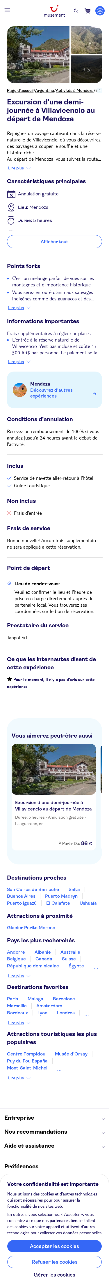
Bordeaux (17, 1013)
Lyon (42, 1013)
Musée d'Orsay (71, 1054)
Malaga (35, 999)
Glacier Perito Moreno (31, 927)
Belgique (16, 959)
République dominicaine (33, 966)
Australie (70, 952)
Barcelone (64, 999)
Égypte (76, 966)
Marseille (17, 1006)
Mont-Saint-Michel (27, 1068)
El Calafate (58, 903)
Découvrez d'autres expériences (51, 393)
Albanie (43, 952)
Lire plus (16, 168)
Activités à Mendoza (75, 90)
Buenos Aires (21, 896)
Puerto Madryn (61, 896)
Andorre (16, 952)
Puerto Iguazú (22, 903)
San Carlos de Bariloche (33, 889)
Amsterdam (49, 1006)
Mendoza (40, 384)
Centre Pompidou (26, 1054)
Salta (74, 889)
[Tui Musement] (54, 11)
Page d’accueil (20, 90)
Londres (66, 1013)
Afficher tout (54, 241)
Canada (43, 959)
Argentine (44, 90)
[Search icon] (76, 10)
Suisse (69, 959)
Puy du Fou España (27, 1061)
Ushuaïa (88, 903)
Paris (12, 999)
